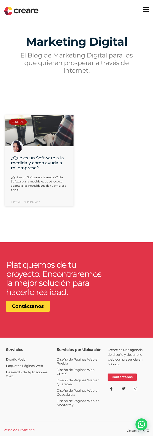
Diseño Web (16, 359)
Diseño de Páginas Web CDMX (76, 372)
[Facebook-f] (112, 389)
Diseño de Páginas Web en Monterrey (78, 403)
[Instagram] (135, 389)
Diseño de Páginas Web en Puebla (78, 361)
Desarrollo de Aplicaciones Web (27, 374)
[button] (141, 424)
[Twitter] (124, 389)
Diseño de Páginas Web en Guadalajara (78, 392)
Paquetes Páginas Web (24, 366)
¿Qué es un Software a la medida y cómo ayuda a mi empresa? (37, 162)
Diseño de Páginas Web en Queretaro (78, 382)
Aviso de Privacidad (19, 430)
